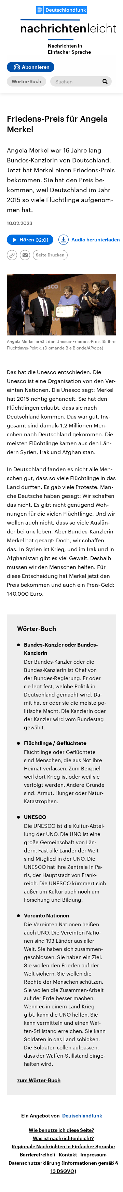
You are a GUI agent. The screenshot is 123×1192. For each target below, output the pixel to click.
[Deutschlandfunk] (61, 10)
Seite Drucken (50, 255)
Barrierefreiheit (37, 1154)
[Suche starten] (105, 81)
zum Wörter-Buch (38, 1080)
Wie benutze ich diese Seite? (61, 1130)
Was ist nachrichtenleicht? (63, 1138)
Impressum (93, 1154)
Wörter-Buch (26, 81)
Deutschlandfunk (82, 1115)
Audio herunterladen (95, 239)
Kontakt (68, 1154)
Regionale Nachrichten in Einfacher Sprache (63, 1146)
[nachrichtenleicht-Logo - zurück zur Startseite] (68, 29)
